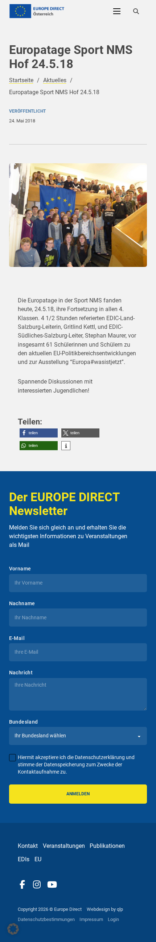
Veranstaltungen (64, 845)
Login (113, 919)
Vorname (20, 568)
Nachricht (21, 672)
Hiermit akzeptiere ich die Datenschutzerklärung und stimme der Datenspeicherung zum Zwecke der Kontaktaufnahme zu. (76, 764)
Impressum (91, 919)
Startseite (21, 80)
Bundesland (23, 721)
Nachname (22, 603)
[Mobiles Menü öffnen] (116, 11)
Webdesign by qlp (105, 909)
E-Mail (17, 638)
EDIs (23, 859)
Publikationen (107, 845)
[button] (39, 432)
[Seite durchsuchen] (136, 11)
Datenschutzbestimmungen (46, 919)
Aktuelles (54, 80)
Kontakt (28, 845)
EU (37, 859)
